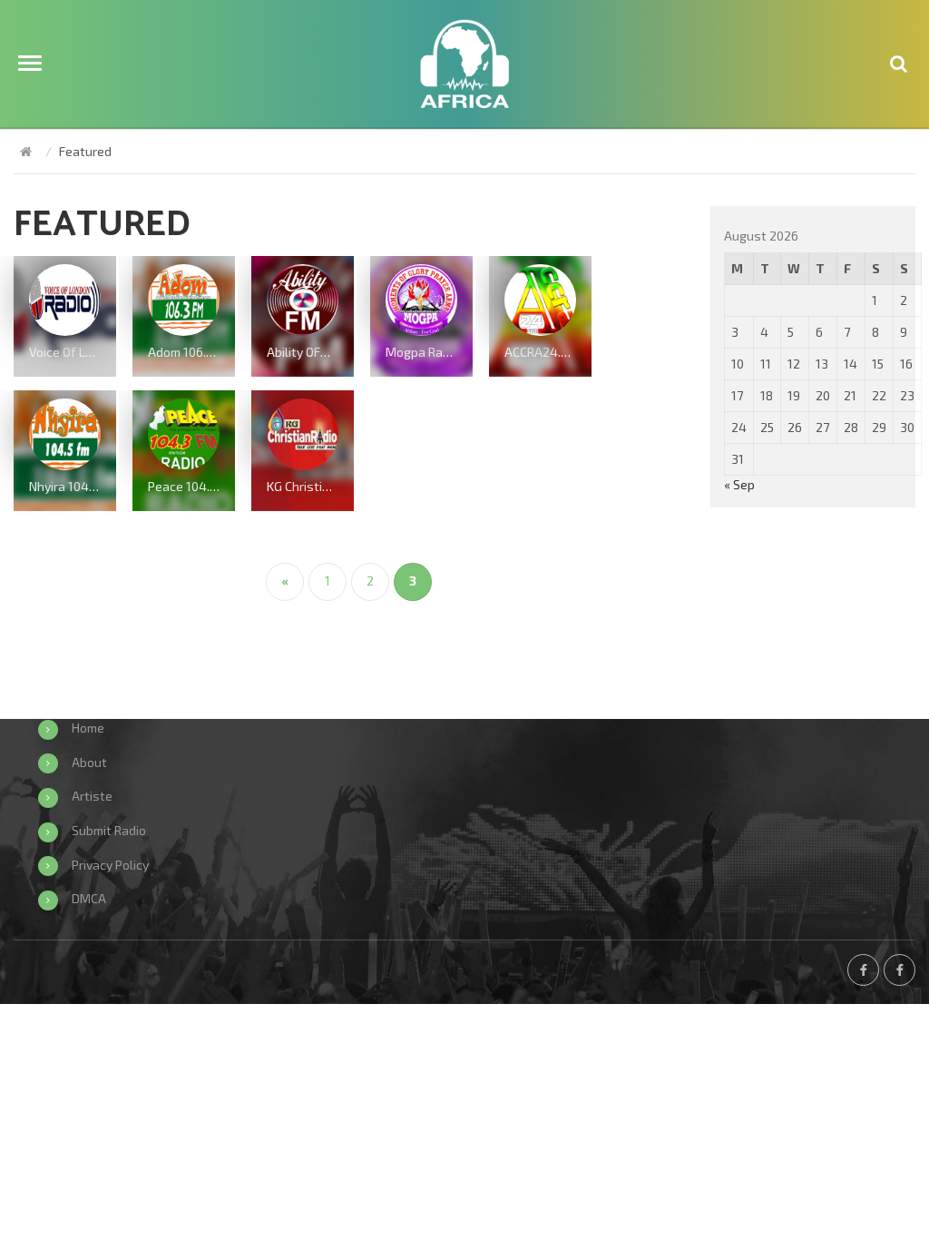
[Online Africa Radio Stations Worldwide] (26, 151)
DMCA (89, 898)
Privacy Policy (110, 864)
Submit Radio (109, 830)
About (89, 762)
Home (88, 727)
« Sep (739, 484)
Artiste (92, 795)
